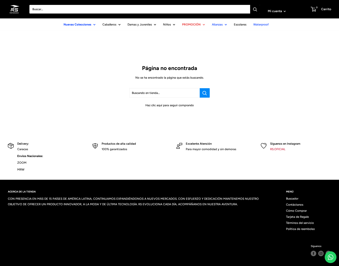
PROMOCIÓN (191, 24)
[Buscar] (255, 9)
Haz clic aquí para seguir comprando (169, 105)
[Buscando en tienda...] (205, 93)
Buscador (292, 198)
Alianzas (217, 24)
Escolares (240, 24)
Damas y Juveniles (140, 24)
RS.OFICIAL (277, 149)
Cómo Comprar (296, 210)
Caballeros (109, 24)
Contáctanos (294, 204)
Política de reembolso (300, 229)
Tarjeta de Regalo (297, 217)
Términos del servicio (300, 223)
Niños (167, 24)
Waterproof (261, 24)
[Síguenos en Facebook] (313, 253)
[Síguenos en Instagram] (321, 253)
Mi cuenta (275, 11)
